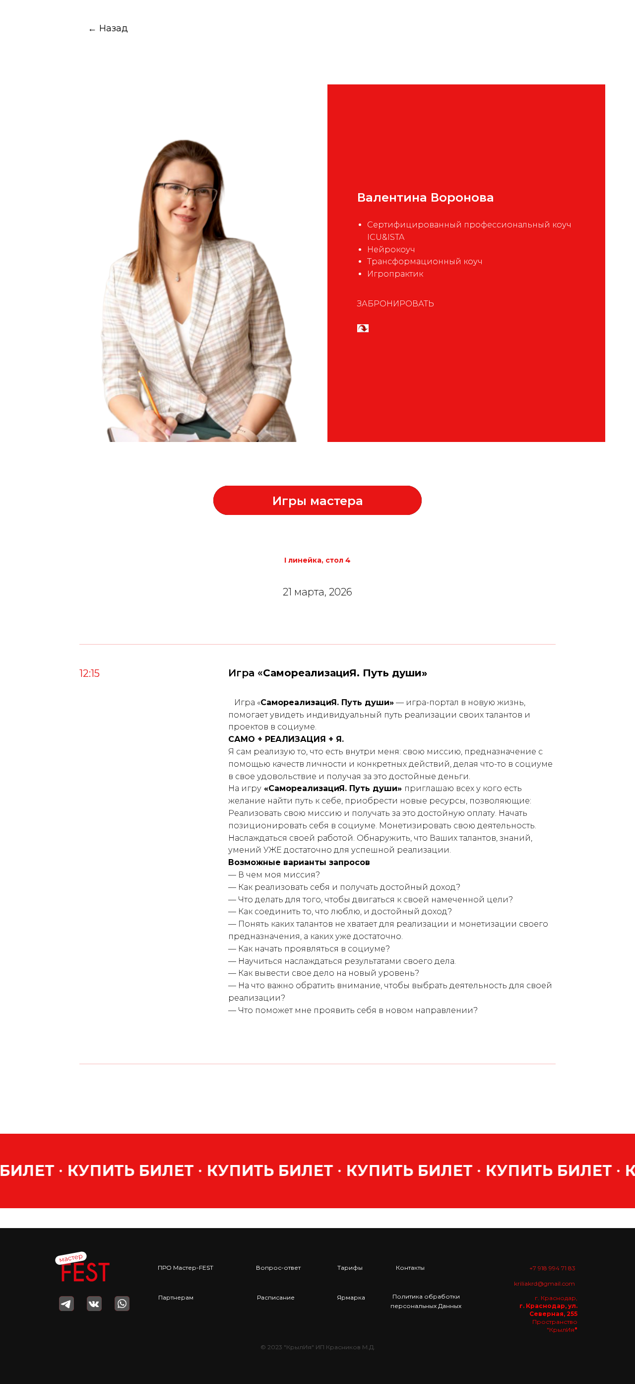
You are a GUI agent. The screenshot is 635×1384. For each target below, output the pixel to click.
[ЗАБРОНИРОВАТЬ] (363, 328)
